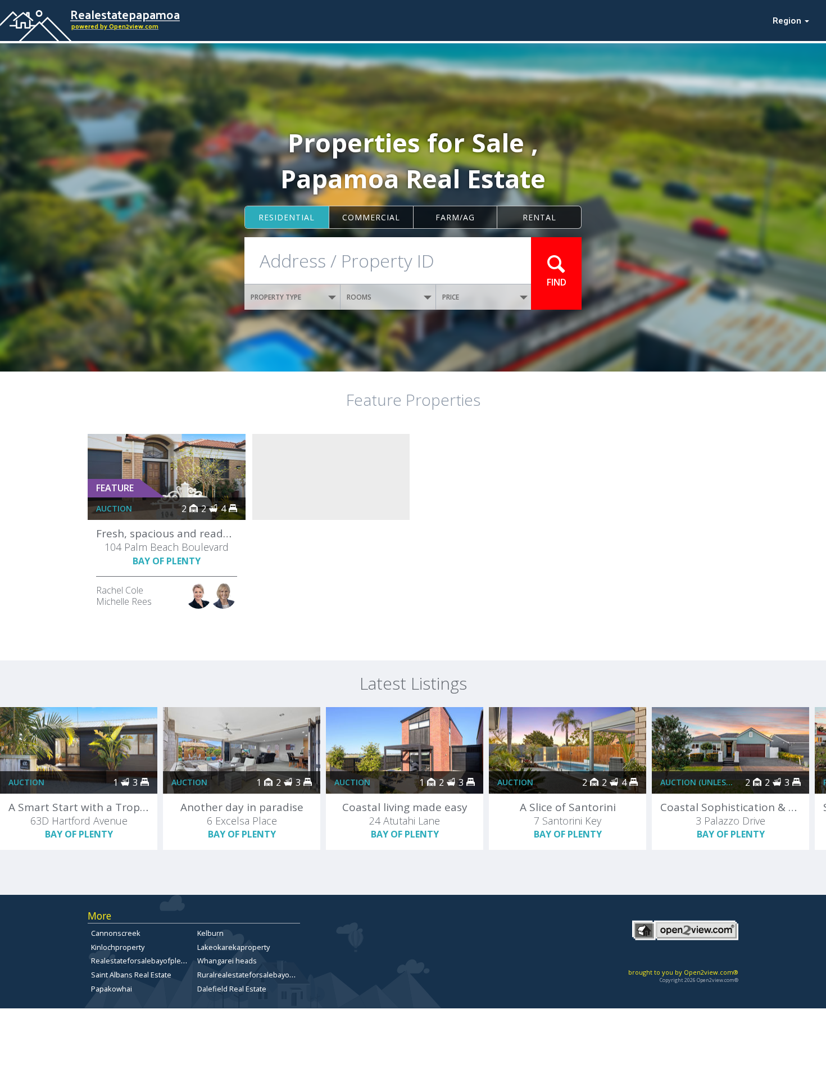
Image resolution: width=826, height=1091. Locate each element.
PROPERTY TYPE (276, 297)
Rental (539, 217)
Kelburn (210, 933)
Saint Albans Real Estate (131, 975)
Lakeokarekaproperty (233, 947)
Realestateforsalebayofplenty (141, 961)
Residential (286, 217)
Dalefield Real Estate (231, 989)
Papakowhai (111, 989)
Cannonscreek (115, 933)
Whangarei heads (227, 961)
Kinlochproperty (117, 947)
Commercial (371, 217)
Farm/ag (455, 217)
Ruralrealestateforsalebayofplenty (255, 975)
